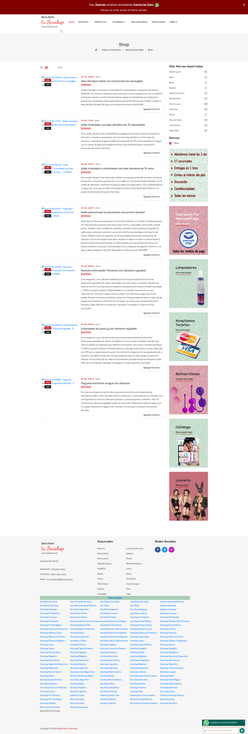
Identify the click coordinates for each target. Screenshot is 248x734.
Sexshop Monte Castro (50, 672)
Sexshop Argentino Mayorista (53, 664)
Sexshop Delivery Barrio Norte (114, 641)
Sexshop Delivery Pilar (80, 625)
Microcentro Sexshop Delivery (144, 703)
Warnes (100, 589)
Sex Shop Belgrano (139, 609)
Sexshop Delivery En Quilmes (113, 633)
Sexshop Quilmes (108, 699)
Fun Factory (188, 125)
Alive (188, 77)
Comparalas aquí (184, 379)
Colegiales (102, 594)
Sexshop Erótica (167, 629)
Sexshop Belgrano (48, 656)
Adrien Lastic (188, 72)
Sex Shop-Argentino (79, 680)
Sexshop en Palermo (139, 617)
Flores (100, 579)
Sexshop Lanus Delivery (141, 644)
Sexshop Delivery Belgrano (52, 641)
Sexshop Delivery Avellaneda (173, 641)
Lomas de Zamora (134, 548)
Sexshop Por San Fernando (142, 695)
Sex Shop (104, 605)
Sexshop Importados (139, 637)
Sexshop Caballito (138, 648)
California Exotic (188, 93)
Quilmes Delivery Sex (109, 695)
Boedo (100, 574)
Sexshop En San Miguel (50, 625)
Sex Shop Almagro (48, 609)
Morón (129, 558)
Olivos (129, 574)
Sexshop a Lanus (168, 672)
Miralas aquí (182, 485)
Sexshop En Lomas (109, 613)
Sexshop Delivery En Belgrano (113, 637)
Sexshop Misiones (138, 664)
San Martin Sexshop (139, 602)
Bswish (187, 88)
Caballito (101, 568)
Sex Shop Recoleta (139, 680)
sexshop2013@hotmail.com (59, 579)
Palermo (101, 548)
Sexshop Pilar (136, 691)
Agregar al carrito (151, 109)
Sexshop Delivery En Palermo (143, 633)
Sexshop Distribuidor (169, 617)
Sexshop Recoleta (168, 703)
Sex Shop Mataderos (109, 687)
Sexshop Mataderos (169, 652)
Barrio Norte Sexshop (67, 728)
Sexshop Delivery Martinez (82, 629)
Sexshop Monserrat (49, 668)
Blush (150, 50)
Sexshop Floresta (168, 633)
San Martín (131, 579)
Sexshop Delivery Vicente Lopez (85, 621)
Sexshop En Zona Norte (111, 625)
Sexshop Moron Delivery (111, 680)
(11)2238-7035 (58, 569)
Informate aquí (183, 273)
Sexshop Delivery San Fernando (174, 621)
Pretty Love (188, 104)
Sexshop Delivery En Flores (52, 637)
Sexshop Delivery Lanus (141, 629)
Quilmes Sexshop (168, 605)
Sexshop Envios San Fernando (114, 629)
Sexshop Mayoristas (79, 660)
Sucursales (119, 22)
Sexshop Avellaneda (139, 660)
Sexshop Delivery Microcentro (54, 629)
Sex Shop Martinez (169, 687)
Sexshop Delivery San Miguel (113, 621)
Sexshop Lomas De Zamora (112, 648)
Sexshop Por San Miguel (51, 699)
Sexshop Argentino (109, 664)
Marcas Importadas (134, 50)
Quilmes (129, 553)
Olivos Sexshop (77, 699)
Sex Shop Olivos (107, 684)
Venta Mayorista (139, 22)
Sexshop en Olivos (138, 613)
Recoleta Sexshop (48, 602)
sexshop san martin (49, 561)
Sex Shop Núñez (137, 684)
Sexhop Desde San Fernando (143, 676)
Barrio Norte (103, 553)
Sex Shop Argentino (109, 609)
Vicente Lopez (133, 584)
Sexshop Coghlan (108, 644)
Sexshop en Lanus (168, 613)
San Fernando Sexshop (80, 602)
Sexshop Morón (167, 676)
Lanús (129, 568)
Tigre (128, 594)
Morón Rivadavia (133, 563)
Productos (100, 22)
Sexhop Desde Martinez (51, 680)
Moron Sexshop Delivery (141, 699)
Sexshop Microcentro (170, 660)
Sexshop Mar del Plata (50, 652)
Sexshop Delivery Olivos (141, 625)
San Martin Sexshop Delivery (83, 605)
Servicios (83, 22)
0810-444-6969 (58, 574)
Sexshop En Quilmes (49, 621)
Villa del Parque (104, 563)
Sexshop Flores (77, 633)
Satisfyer (188, 109)
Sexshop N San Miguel (170, 680)
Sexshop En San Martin (140, 621)
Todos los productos (111, 50)
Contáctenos (158, 22)
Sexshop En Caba (108, 617)
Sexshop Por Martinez (50, 695)
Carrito (173, 22)
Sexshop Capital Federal (81, 648)
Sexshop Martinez (108, 652)
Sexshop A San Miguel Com (82, 672)
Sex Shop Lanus (47, 691)
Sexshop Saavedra (79, 707)
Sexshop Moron (47, 676)
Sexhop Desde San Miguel (82, 676)
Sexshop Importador (79, 637)
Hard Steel (188, 130)
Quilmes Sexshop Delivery (172, 602)
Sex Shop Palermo (48, 684)
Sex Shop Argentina (79, 609)
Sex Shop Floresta (108, 691)
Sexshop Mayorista (109, 656)
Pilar (128, 589)
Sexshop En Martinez (50, 613)
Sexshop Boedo (137, 652)
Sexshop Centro (167, 644)
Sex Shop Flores (167, 691)
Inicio (71, 22)
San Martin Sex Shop (109, 602)
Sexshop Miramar (78, 664)
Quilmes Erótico (77, 695)
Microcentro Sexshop (50, 707)
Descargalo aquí (184, 432)
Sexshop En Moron (78, 613)
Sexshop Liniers (47, 648)
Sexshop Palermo (78, 687)
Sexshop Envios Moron (170, 625)
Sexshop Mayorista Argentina (173, 656)
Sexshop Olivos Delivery (171, 684)
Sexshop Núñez (77, 684)
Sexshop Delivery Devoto (171, 637)
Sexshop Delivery (78, 644)
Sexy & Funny (188, 120)
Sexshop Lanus (137, 641)
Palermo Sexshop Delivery (172, 695)
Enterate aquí (183, 224)
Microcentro (103, 558)
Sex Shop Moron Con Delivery (53, 687)
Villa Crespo (102, 584)
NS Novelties (188, 98)
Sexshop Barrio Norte (50, 660)
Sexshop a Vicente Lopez (172, 668)
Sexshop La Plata (78, 641)
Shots (187, 114)
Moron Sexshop (167, 699)
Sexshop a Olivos (138, 672)
